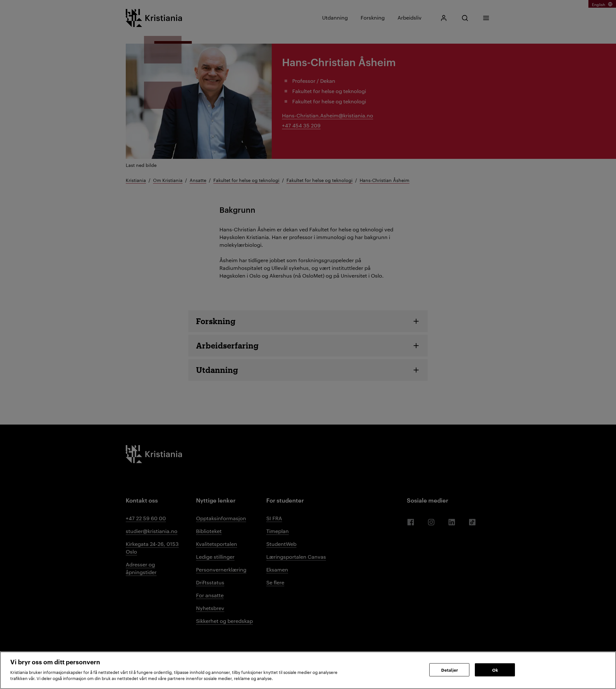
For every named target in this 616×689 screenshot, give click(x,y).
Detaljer (449, 669)
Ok (495, 669)
